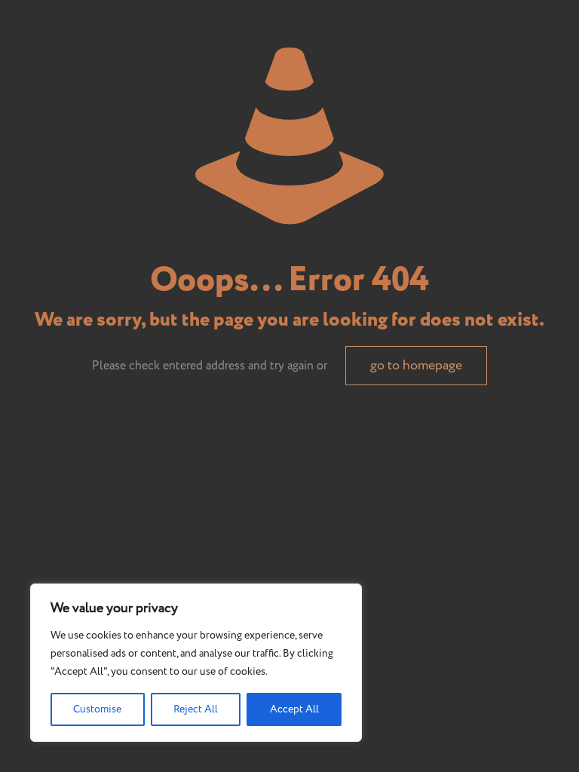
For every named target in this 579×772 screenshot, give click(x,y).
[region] (196, 663)
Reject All (195, 709)
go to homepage (416, 365)
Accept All (294, 709)
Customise (97, 709)
